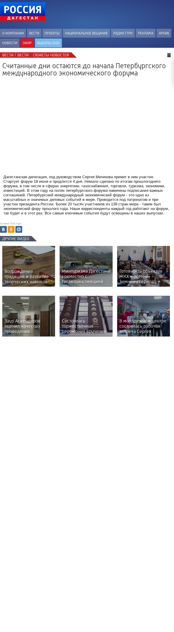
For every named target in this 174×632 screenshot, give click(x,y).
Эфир (27, 43)
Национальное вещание (86, 33)
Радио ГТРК (123, 33)
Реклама (145, 33)
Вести (34, 33)
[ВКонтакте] (3, 229)
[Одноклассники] (11, 229)
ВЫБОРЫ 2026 (48, 43)
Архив (164, 33)
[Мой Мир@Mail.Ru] (18, 229)
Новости (9, 43)
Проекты (52, 33)
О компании (13, 33)
